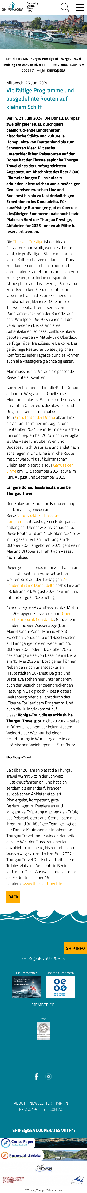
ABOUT (20, 1103)
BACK (13, 897)
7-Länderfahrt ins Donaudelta (36, 582)
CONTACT (57, 1109)
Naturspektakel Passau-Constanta (32, 518)
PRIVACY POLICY (32, 1109)
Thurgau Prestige (28, 241)
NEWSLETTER (41, 1103)
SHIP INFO (75, 948)
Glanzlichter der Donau (35, 417)
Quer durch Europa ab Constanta (38, 616)
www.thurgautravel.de (42, 883)
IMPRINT (63, 1103)
